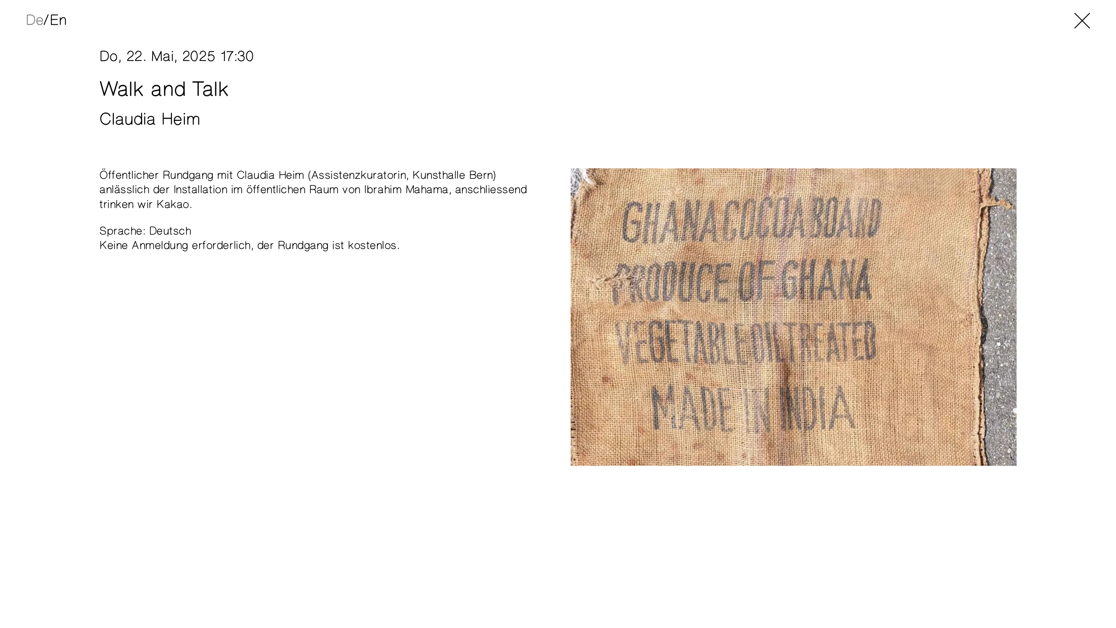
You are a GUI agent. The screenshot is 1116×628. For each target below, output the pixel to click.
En (58, 21)
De (35, 21)
